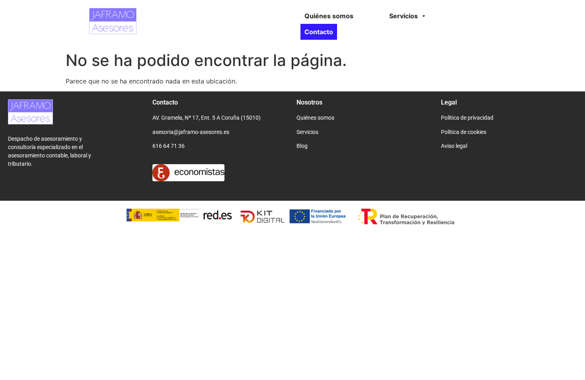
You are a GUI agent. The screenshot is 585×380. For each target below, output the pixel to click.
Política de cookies (463, 132)
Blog (302, 146)
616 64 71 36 (168, 146)
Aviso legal (454, 146)
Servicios (403, 16)
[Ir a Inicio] (112, 32)
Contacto (318, 32)
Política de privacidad (467, 117)
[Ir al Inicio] (30, 122)
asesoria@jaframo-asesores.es (190, 132)
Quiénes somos (328, 16)
